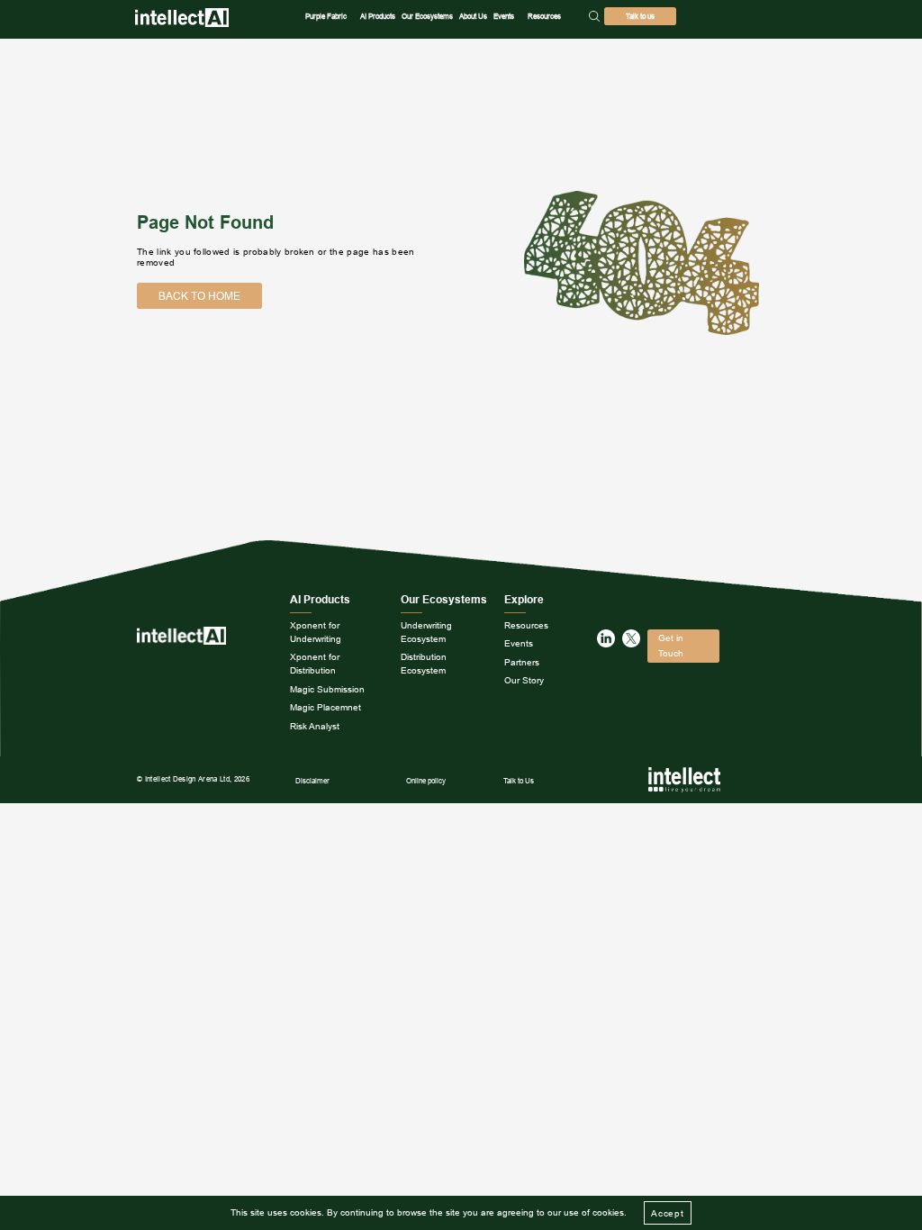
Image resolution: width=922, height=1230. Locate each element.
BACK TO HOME (199, 296)
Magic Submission (327, 689)
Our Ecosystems (427, 16)
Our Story (524, 680)
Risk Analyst (314, 726)
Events (503, 16)
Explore (524, 599)
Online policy (426, 780)
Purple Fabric (326, 16)
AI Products (377, 16)
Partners (521, 662)
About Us (473, 16)
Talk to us (640, 16)
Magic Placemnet (325, 707)
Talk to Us (518, 780)
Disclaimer (312, 780)
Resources (544, 16)
